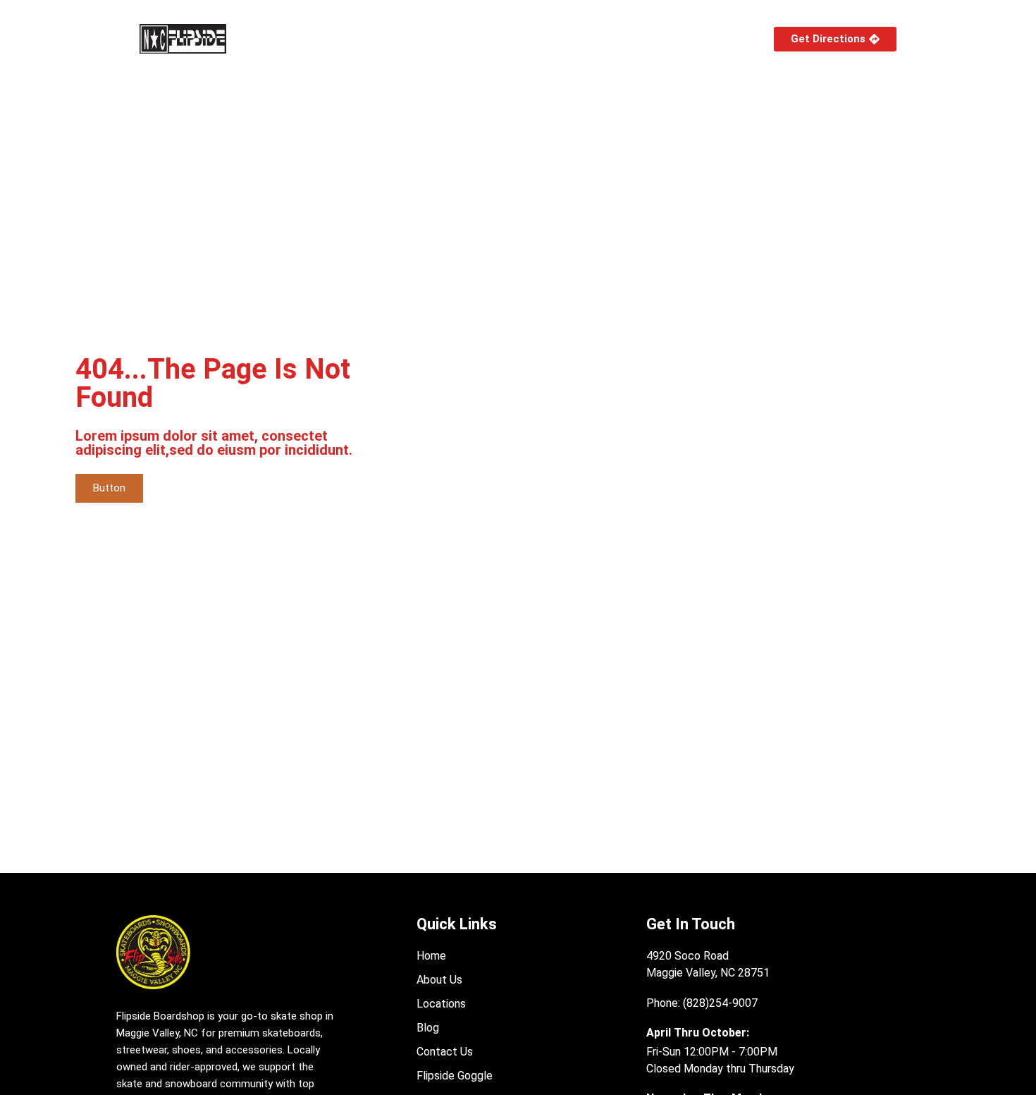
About (358, 38)
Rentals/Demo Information (593, 38)
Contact (709, 38)
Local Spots (450, 38)
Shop (284, 38)
